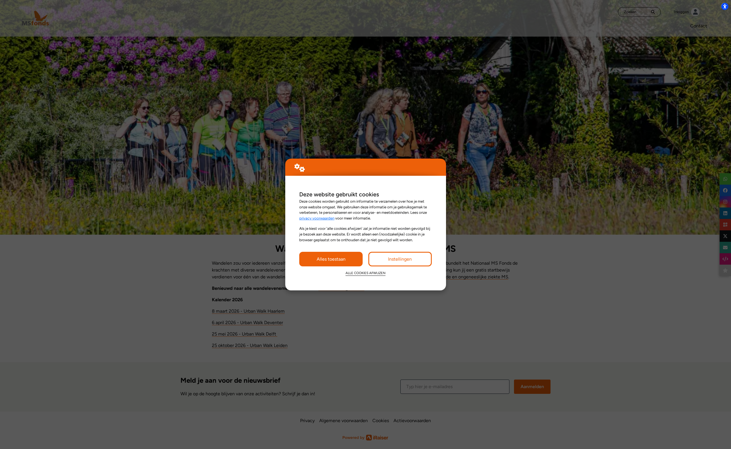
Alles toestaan (331, 259)
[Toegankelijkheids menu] (724, 6)
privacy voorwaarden (316, 218)
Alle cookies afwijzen (365, 273)
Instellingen (400, 259)
